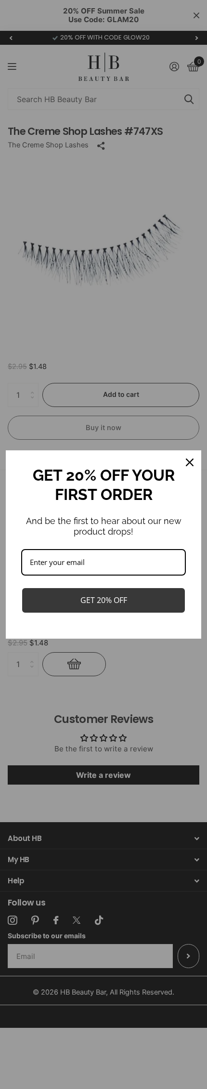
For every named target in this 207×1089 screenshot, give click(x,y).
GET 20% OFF (103, 600)
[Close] (189, 462)
